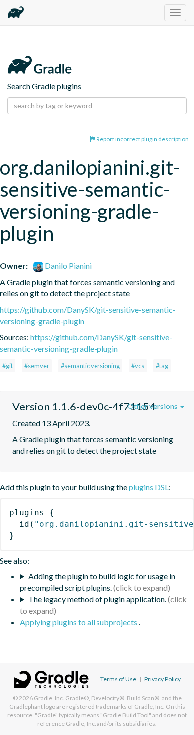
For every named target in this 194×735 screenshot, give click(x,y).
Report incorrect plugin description (142, 139)
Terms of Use (118, 679)
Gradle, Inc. (49, 698)
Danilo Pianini (67, 265)
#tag (162, 366)
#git (7, 366)
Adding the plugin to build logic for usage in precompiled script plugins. (97, 582)
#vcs (137, 366)
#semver (36, 366)
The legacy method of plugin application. (97, 599)
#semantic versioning (90, 366)
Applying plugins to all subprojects (79, 622)
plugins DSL (149, 486)
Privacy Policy (162, 679)
